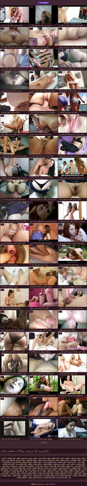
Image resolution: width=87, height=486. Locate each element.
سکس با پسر (70, 464)
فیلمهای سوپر (47, 464)
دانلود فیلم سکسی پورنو (63, 475)
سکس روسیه (32, 458)
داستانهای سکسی (60, 473)
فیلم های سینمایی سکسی (34, 468)
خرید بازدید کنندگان (37, 484)
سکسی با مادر (65, 458)
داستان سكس (16, 475)
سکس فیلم (61, 466)
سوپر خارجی (39, 466)
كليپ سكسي (61, 462)
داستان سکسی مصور (62, 460)
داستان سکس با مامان (78, 458)
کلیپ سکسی (37, 475)
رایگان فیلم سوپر (64, 468)
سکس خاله (23, 469)
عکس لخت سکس (8, 464)
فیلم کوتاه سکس (49, 477)
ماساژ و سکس (27, 462)
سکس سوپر (32, 469)
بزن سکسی (13, 466)
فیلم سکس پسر (21, 464)
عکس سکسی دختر (66, 471)
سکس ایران (42, 458)
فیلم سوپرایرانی (61, 477)
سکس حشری (13, 469)
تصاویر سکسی (43, 3)
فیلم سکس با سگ (50, 466)
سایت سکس (71, 462)
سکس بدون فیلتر (53, 471)
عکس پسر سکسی (59, 464)
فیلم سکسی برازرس (74, 473)
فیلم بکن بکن (41, 469)
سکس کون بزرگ (31, 471)
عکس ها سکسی (31, 460)
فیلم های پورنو (10, 460)
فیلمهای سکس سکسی (26, 466)
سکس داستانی (62, 469)
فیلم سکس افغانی (74, 469)
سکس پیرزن (42, 471)
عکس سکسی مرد (48, 475)
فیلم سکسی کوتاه (53, 458)
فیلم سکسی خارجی (49, 462)
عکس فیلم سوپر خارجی (45, 473)
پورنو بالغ (40, 477)
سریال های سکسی (17, 471)
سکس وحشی (51, 469)
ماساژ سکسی (76, 468)
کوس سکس (32, 477)
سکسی (29, 464)
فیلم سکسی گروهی (18, 468)
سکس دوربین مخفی (51, 468)
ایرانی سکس (27, 475)
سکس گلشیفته (75, 460)
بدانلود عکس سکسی (79, 475)
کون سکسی (11, 458)
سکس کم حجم (15, 473)
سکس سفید (37, 464)
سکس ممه (5, 473)
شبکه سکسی (37, 462)
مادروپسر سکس (21, 458)
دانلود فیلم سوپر (79, 466)
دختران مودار (20, 460)
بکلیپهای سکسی (21, 477)
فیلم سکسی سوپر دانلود (46, 460)
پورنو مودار (69, 466)
